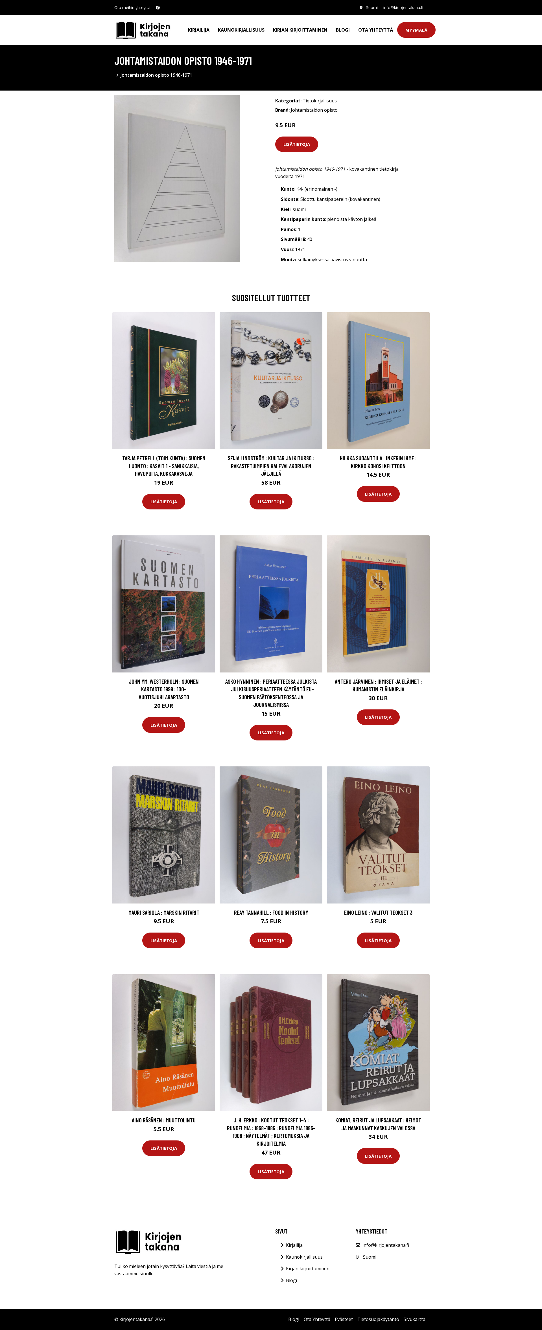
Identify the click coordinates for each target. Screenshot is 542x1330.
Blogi (343, 30)
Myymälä (416, 30)
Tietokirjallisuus (320, 101)
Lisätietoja (296, 144)
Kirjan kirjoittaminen (300, 30)
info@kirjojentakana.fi (403, 7)
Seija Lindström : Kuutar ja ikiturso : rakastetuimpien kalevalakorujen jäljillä (271, 465)
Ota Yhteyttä (375, 30)
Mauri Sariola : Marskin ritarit (163, 912)
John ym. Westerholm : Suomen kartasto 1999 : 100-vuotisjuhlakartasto (164, 689)
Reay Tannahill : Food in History (271, 912)
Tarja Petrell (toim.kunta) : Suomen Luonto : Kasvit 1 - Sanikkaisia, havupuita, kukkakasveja (164, 465)
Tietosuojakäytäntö (378, 1319)
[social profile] (158, 7)
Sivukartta (414, 1319)
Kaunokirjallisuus (241, 30)
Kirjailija (198, 30)
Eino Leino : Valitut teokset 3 (378, 912)
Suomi (372, 7)
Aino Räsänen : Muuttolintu (164, 1120)
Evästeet (344, 1319)
